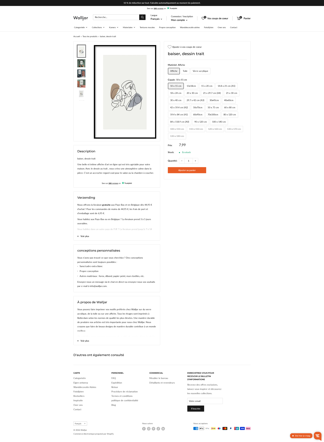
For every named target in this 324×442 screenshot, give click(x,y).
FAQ (113, 378)
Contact (77, 409)
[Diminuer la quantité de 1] (181, 160)
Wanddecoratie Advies (84, 387)
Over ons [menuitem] (222, 27)
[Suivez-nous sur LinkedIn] (163, 428)
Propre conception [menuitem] (167, 27)
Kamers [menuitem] (112, 27)
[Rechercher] (142, 17)
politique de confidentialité (124, 400)
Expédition (116, 382)
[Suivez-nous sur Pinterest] (153, 428)
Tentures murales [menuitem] (147, 27)
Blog (113, 405)
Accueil (76, 36)
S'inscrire (195, 408)
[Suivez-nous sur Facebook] (144, 428)
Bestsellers (78, 396)
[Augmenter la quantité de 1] (195, 160)
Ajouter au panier (187, 170)
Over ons (78, 405)
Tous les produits (90, 36)
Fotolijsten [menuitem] (208, 27)
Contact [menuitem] (233, 27)
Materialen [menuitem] (128, 27)
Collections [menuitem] (97, 27)
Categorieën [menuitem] (79, 27)
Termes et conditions (122, 396)
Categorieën (79, 378)
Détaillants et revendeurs (162, 382)
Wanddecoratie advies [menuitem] (190, 27)
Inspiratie (78, 400)
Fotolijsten (78, 391)
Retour (114, 387)
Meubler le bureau (158, 378)
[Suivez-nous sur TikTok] (158, 428)
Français (78, 423)
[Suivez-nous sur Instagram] (148, 428)
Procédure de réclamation (124, 391)
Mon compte (178, 19)
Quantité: (172, 160)
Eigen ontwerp (80, 382)
